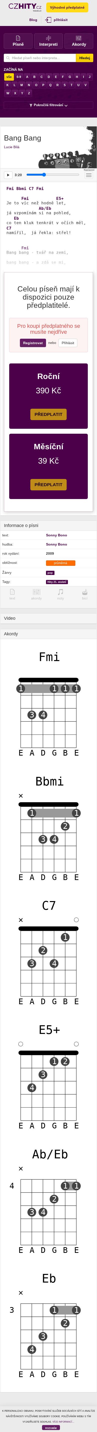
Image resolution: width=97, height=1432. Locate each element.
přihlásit (61, 20)
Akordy (79, 44)
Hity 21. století (57, 581)
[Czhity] (25, 7)
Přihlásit (68, 343)
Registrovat (33, 343)
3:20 (18, 175)
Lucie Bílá (11, 147)
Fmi (10, 189)
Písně (18, 44)
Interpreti (48, 44)
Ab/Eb (45, 209)
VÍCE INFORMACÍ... (63, 1422)
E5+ (60, 199)
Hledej (84, 58)
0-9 (19, 77)
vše (9, 77)
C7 (31, 189)
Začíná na (13, 70)
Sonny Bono (56, 535)
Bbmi (21, 189)
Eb (16, 218)
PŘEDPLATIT (48, 414)
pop (50, 572)
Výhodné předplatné (67, 7)
